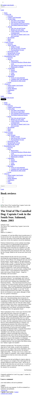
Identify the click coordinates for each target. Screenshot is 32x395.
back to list (4, 390)
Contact (16, 392)
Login (2, 10)
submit (3, 385)
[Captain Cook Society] (7, 5)
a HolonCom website (6, 393)
